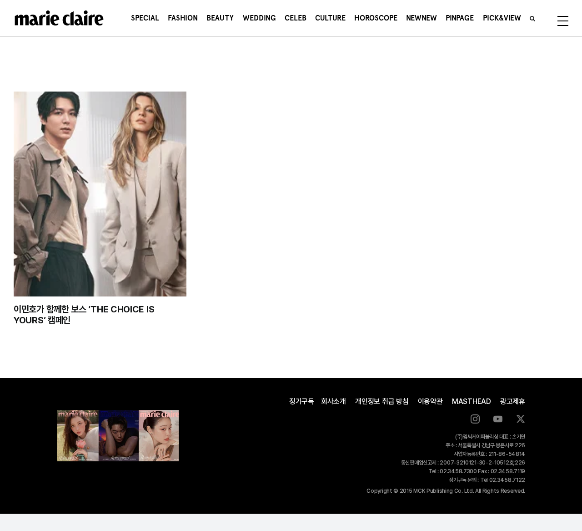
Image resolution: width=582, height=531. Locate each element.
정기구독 (301, 401)
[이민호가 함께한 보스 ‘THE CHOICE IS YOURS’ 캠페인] (100, 194)
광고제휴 (512, 401)
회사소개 (333, 401)
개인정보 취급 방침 (382, 401)
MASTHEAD (471, 401)
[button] (532, 18)
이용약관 (430, 401)
